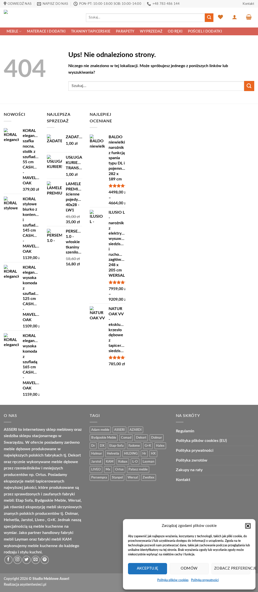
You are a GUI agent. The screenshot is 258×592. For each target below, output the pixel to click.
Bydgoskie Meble (103, 437)
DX (102, 445)
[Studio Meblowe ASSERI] (41, 17)
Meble (12, 31)
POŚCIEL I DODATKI (205, 31)
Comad (126, 437)
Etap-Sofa (116, 445)
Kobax (122, 461)
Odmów (189, 568)
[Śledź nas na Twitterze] (26, 560)
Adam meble (100, 429)
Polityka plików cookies (172, 580)
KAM (109, 461)
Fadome (134, 445)
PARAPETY (125, 31)
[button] (247, 525)
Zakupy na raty (189, 470)
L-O (135, 461)
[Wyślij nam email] (35, 560)
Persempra (99, 477)
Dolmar (156, 437)
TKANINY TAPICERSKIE (90, 31)
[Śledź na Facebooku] (8, 560)
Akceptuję (147, 568)
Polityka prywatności (205, 580)
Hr (144, 453)
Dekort (141, 437)
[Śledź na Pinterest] (45, 560)
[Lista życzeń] (220, 17)
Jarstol (96, 461)
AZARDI (136, 429)
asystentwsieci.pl (33, 584)
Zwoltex (148, 477)
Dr (93, 445)
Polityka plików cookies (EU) (201, 441)
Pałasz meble (138, 469)
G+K (148, 445)
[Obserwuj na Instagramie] (17, 560)
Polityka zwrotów (191, 460)
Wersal (132, 477)
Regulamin (185, 431)
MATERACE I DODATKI (46, 31)
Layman (148, 461)
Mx (108, 469)
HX (153, 453)
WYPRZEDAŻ (151, 31)
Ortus (119, 469)
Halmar (96, 453)
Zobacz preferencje (232, 568)
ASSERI (119, 429)
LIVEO (96, 469)
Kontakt (248, 3)
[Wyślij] (209, 17)
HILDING (131, 453)
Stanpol (117, 477)
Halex (160, 445)
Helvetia (113, 453)
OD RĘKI (175, 31)
